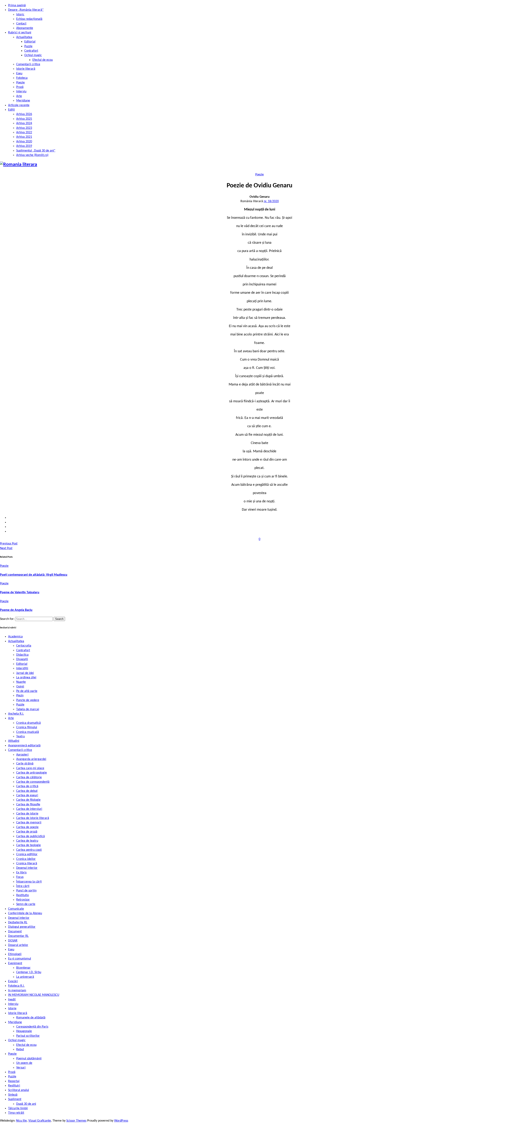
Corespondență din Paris (32, 1026)
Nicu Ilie (21, 1120)
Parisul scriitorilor (28, 1036)
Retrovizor (23, 899)
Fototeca (22, 78)
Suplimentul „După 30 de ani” (35, 150)
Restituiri (14, 1085)
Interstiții (22, 668)
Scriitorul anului (18, 1090)
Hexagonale (24, 1031)
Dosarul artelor (18, 945)
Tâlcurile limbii (18, 1108)
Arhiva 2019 (24, 146)
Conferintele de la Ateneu (25, 913)
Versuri (21, 1067)
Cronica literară (26, 863)
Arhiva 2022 (24, 132)
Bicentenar (23, 967)
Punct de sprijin (26, 890)
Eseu (19, 73)
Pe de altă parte (26, 691)
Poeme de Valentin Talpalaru (19, 592)
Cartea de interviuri (29, 809)
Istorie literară (25, 68)
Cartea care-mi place (30, 768)
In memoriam (17, 990)
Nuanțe (21, 682)
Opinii (20, 686)
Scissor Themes (76, 1120)
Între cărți (22, 886)
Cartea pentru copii (29, 850)
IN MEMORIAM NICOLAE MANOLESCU (33, 995)
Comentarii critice (28, 64)
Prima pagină (17, 5)
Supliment (14, 1099)
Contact (21, 23)
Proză (20, 87)
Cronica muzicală (27, 732)
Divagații (22, 659)
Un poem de (24, 1063)
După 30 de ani (26, 1104)
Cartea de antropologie (31, 772)
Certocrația (23, 645)
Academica (15, 636)
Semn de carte (25, 904)
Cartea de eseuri (27, 795)
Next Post (6, 548)
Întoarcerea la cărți (29, 881)
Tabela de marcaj (27, 709)
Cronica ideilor (26, 859)
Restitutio (22, 895)
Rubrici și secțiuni (19, 32)
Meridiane (23, 100)
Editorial (29, 41)
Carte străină (24, 763)
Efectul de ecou (42, 60)
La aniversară (25, 977)
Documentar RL (18, 936)
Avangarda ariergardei (31, 759)
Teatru (20, 736)
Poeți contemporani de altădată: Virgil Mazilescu (33, 574)
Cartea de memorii (28, 822)
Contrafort (31, 50)
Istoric (20, 14)
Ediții (11, 109)
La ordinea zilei (26, 677)
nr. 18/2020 (271, 201)
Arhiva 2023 (24, 128)
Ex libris (21, 872)
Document (15, 931)
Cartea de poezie (27, 827)
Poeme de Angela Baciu (16, 610)
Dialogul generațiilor (21, 927)
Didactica (22, 655)
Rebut (20, 1049)
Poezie (20, 82)
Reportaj (13, 1081)
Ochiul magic (33, 55)
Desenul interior (27, 868)
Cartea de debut (27, 791)
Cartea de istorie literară (32, 818)
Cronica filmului (26, 727)
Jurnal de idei (25, 673)
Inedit (12, 999)
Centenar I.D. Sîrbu (28, 972)
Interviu (21, 91)
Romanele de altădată (30, 1017)
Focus (20, 877)
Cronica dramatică (28, 723)
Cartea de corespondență (32, 782)
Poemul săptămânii (29, 1058)
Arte (19, 96)
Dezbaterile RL (17, 922)
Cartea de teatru (27, 840)
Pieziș (20, 695)
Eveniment (15, 963)
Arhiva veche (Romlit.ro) (32, 155)
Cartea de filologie (28, 800)
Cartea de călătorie (29, 777)
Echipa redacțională (29, 19)
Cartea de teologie (28, 845)
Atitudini (13, 741)
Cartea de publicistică (30, 836)
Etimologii (14, 954)
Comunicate (16, 909)
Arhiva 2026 (24, 114)
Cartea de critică (27, 786)
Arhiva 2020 (24, 141)
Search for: (7, 619)
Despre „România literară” (26, 10)
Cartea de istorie (27, 813)
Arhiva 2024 (24, 123)
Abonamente (24, 28)
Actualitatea (24, 37)
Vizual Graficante (39, 1120)
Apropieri (22, 754)
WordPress (121, 1120)
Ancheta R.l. (16, 713)
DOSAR (12, 940)
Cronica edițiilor (27, 854)
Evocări (13, 981)
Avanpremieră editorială (24, 745)
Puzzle (28, 46)
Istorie (12, 1008)
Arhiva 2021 (24, 137)
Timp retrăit (16, 1112)
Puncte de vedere (27, 700)
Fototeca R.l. (16, 985)
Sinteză (12, 1094)
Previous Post (8, 543)
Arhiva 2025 (24, 119)
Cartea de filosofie (28, 804)
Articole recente (18, 105)
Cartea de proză (26, 831)
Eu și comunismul (19, 958)
